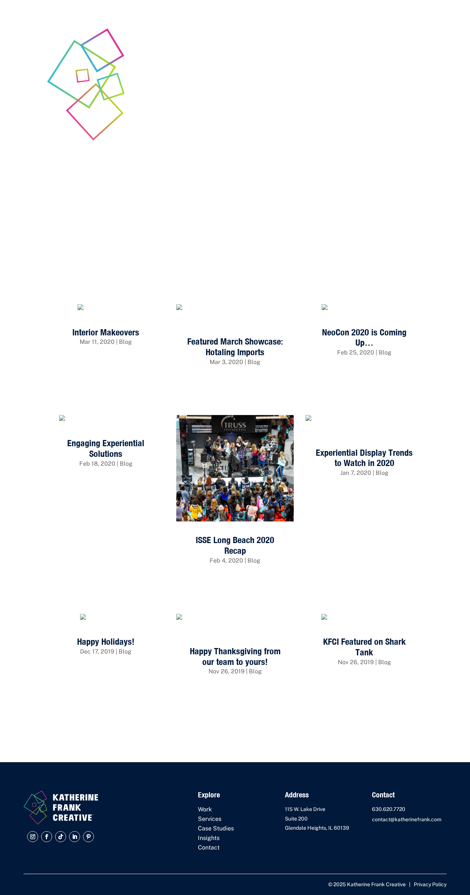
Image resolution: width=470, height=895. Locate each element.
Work (205, 809)
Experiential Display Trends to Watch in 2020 (364, 458)
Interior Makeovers (105, 332)
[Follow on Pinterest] (88, 836)
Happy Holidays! (105, 641)
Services (209, 818)
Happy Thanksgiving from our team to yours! (235, 656)
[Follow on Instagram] (32, 836)
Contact (209, 847)
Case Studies (216, 828)
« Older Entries (67, 729)
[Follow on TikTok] (60, 836)
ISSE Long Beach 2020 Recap (235, 545)
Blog (125, 341)
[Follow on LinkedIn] (74, 836)
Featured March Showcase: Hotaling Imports (235, 346)
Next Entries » (404, 729)
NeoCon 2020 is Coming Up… (364, 337)
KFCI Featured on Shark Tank (364, 647)
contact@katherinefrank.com (406, 819)
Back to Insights (394, 286)
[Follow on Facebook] (46, 836)
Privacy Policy (430, 884)
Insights (209, 837)
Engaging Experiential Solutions (105, 448)
